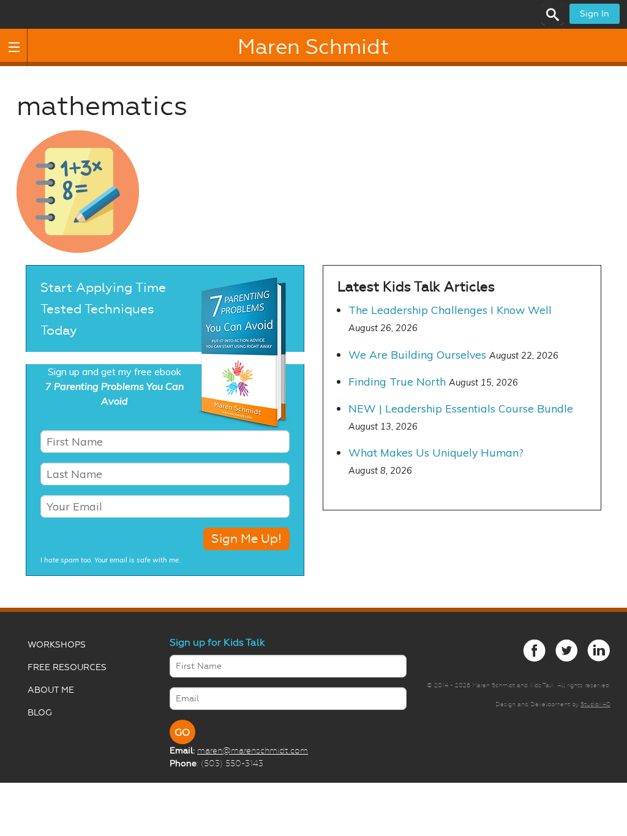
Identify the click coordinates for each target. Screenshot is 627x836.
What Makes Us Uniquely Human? (436, 452)
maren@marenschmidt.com (252, 750)
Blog (40, 712)
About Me (51, 690)
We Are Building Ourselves (417, 354)
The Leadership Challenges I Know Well (450, 309)
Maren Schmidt (313, 47)
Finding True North (397, 381)
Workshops (57, 645)
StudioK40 (595, 704)
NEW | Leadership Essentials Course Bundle (460, 408)
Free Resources (67, 667)
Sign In (594, 14)
